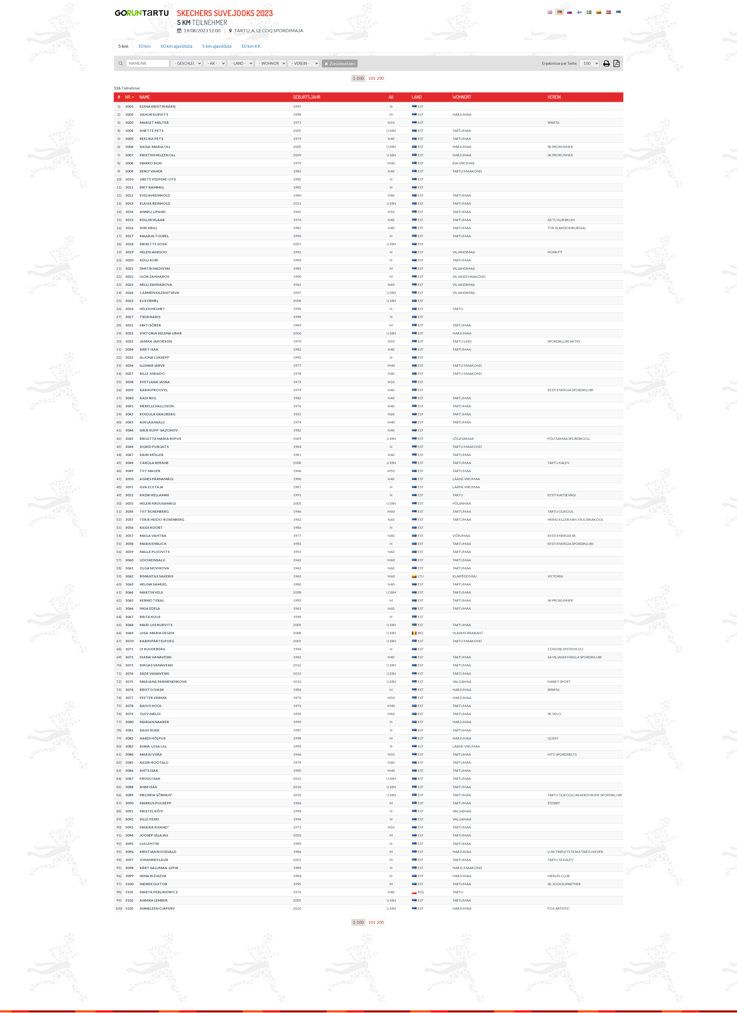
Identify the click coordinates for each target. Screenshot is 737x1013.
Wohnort (462, 97)
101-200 (376, 78)
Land (417, 97)
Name (145, 97)
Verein (554, 97)
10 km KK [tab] (251, 46)
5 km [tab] (123, 46)
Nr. (128, 97)
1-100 (358, 78)
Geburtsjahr (306, 97)
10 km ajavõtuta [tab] (176, 46)
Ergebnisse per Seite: (559, 63)
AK (391, 97)
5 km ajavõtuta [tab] (216, 46)
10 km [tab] (144, 46)
